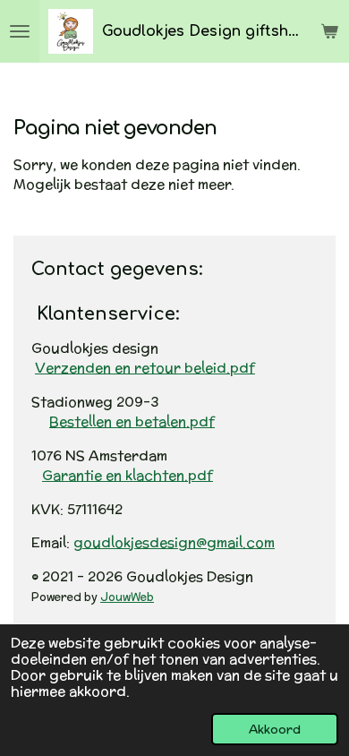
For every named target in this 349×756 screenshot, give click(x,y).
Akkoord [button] (275, 729)
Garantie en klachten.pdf (127, 475)
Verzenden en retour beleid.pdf (145, 367)
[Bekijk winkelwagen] (329, 31)
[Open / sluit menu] (19, 31)
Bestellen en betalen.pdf (132, 421)
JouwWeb (127, 596)
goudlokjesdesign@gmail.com (174, 542)
